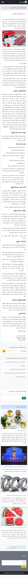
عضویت (23, 566)
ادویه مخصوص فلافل (22, 430)
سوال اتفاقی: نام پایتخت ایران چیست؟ (17, 391)
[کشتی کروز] (23, 2)
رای (4, 351)
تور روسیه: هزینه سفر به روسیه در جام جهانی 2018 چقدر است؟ (14, 466)
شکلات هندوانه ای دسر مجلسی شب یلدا (18, 527)
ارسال (24, 398)
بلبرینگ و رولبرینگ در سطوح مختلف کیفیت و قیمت (16, 495)
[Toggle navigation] (3, 2)
